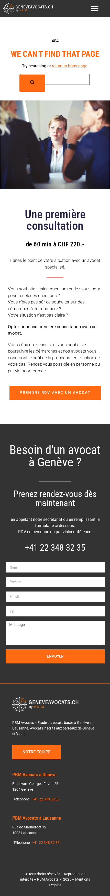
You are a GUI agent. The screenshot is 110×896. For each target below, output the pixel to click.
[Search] (32, 83)
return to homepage (69, 65)
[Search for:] (55, 79)
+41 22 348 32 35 (46, 799)
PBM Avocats (48, 879)
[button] (94, 8)
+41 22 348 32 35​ (55, 547)
